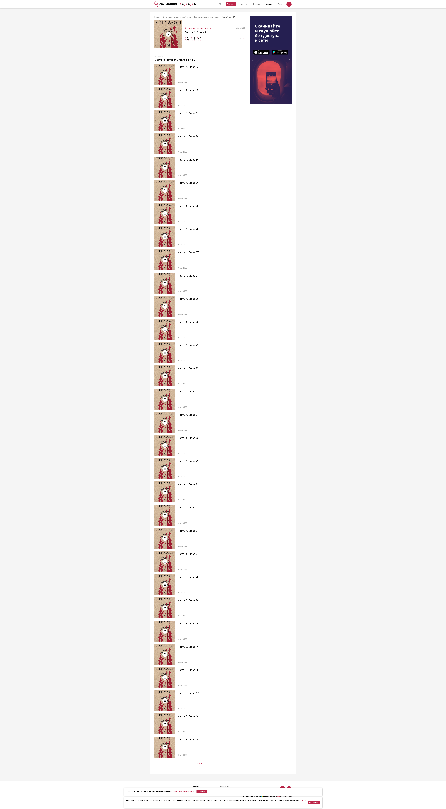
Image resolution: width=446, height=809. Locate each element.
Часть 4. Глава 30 (188, 136)
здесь (303, 800)
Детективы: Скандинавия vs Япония (177, 17)
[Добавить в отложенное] (193, 38)
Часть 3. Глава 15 (188, 739)
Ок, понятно (313, 802)
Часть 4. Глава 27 (188, 252)
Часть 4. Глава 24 (188, 391)
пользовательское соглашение (182, 791)
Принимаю (202, 791)
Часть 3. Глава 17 (188, 693)
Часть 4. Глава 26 (188, 298)
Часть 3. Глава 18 (188, 670)
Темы (280, 4)
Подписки (256, 4)
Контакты (224, 786)
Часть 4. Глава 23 (188, 438)
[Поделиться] (199, 38)
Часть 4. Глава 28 (188, 206)
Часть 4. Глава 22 (188, 484)
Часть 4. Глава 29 (188, 182)
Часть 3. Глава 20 (188, 577)
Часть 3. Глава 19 (188, 623)
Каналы (269, 4)
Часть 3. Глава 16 (188, 716)
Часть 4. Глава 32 (188, 66)
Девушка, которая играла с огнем (206, 17)
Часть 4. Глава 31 (188, 113)
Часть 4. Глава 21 (188, 530)
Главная (244, 4)
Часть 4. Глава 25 (188, 345)
